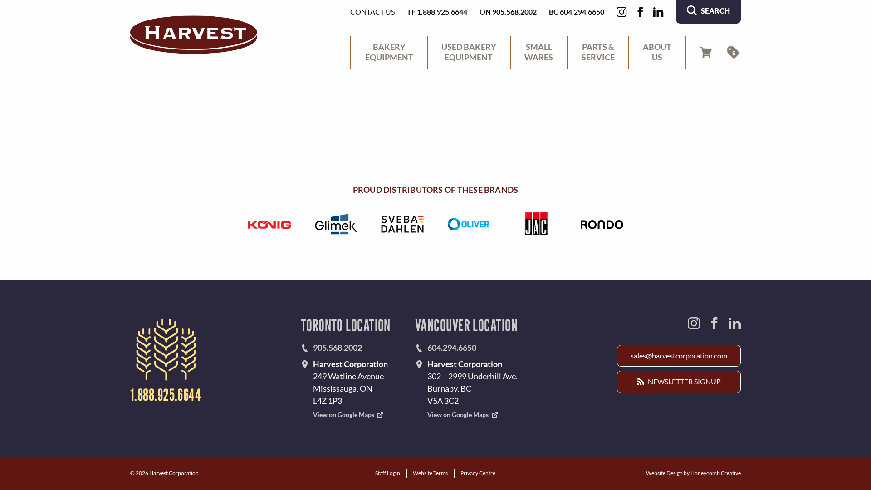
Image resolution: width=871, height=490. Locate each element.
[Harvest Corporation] (193, 34)
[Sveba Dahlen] (402, 224)
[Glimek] (336, 224)
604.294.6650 (451, 348)
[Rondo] (602, 224)
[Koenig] (269, 224)
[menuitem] (388, 52)
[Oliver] (469, 224)
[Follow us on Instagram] (622, 12)
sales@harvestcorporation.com (679, 355)
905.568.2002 (337, 348)
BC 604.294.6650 (576, 11)
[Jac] (535, 224)
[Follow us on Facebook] (640, 12)
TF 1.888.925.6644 (437, 11)
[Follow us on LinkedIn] (658, 12)
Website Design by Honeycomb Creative (693, 473)
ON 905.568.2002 (508, 11)
